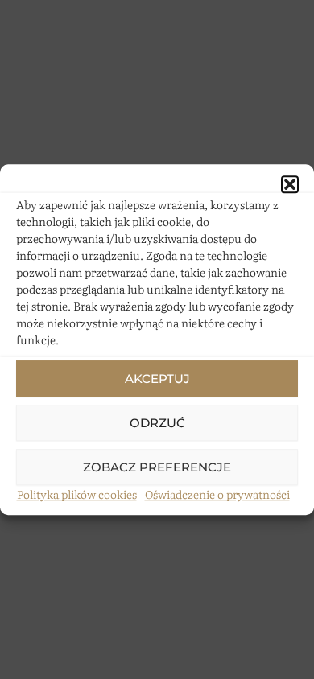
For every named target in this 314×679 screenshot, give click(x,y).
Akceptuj (157, 378)
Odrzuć (157, 422)
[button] (290, 184)
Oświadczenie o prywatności (217, 494)
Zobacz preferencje (157, 467)
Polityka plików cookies (77, 494)
